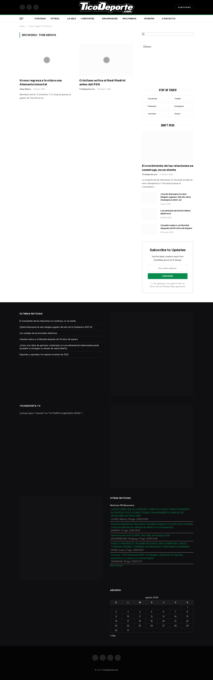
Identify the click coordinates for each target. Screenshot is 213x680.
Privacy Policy (169, 286)
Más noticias (116, 565)
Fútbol (55, 18)
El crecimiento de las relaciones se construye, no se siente (167, 168)
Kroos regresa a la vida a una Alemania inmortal (41, 82)
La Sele (71, 18)
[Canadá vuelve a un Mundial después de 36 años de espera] (150, 229)
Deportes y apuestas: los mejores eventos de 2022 (44, 354)
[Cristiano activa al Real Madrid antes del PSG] (106, 60)
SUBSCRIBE (184, 7)
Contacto (168, 18)
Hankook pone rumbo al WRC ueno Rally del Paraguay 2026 (140, 535)
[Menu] (21, 18)
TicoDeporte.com (87, 89)
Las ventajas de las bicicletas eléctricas (175, 212)
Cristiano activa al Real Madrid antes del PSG (102, 82)
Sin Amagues (110, 18)
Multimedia (129, 18)
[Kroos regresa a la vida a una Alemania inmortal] (47, 60)
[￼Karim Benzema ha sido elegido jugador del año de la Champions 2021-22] (150, 197)
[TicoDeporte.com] (106, 7)
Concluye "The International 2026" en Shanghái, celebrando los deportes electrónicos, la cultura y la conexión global (147, 556)
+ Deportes (87, 18)
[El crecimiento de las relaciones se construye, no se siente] (167, 146)
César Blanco (25, 89)
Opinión (149, 18)
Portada (40, 18)
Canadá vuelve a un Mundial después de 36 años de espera (176, 227)
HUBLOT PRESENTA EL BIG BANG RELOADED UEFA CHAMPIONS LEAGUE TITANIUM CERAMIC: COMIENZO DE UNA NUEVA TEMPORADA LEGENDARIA (150, 545)
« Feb (112, 635)
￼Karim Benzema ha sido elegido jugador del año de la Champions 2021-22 (175, 197)
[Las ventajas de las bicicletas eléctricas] (150, 214)
